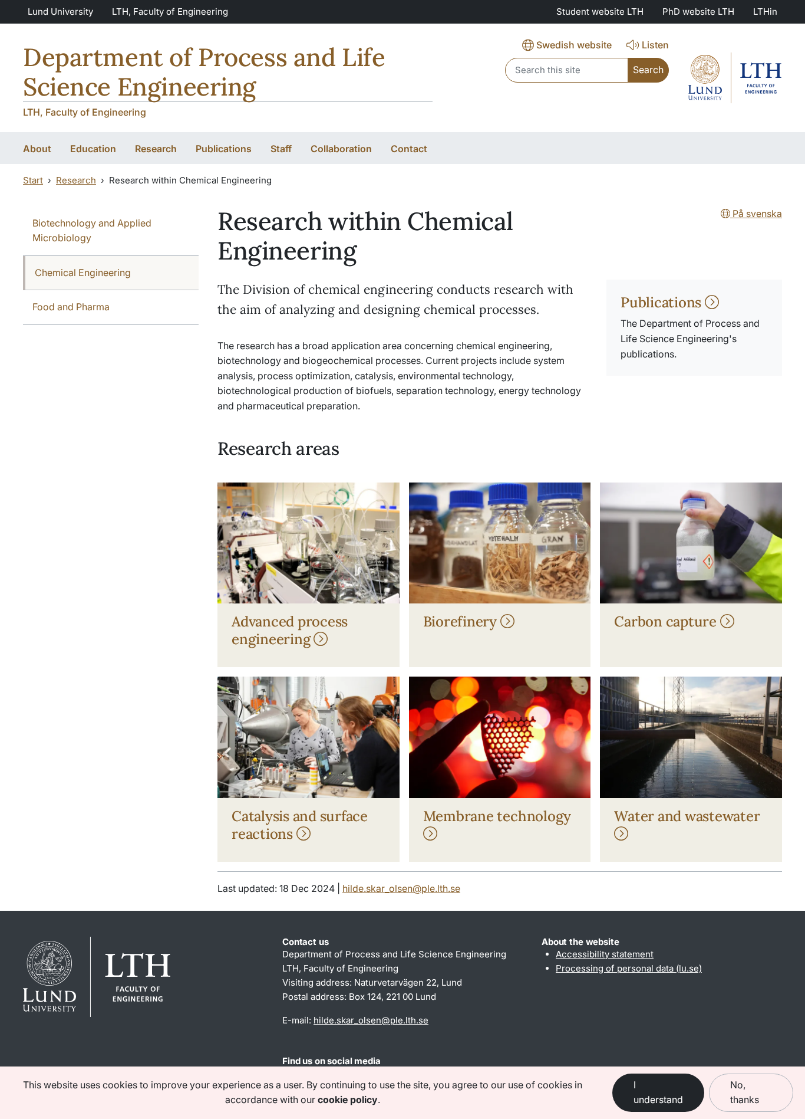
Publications (663, 302)
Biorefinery (461, 621)
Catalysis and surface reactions (300, 825)
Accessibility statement (605, 954)
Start (33, 180)
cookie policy (348, 1099)
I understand (658, 1092)
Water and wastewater (687, 816)
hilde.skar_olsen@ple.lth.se (401, 888)
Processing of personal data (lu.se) (629, 968)
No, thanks (744, 1092)
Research (76, 180)
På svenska (756, 213)
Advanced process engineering (290, 630)
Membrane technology (497, 816)
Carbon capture (667, 621)
